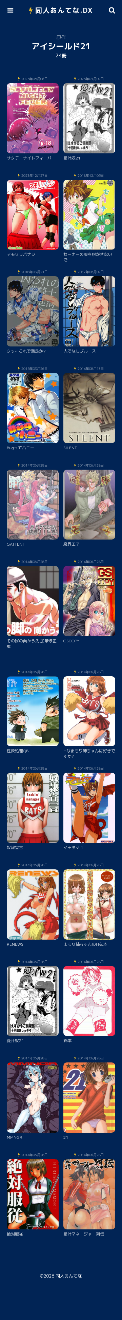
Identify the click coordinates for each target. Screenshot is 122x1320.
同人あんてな (69, 1276)
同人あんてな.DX (64, 10)
